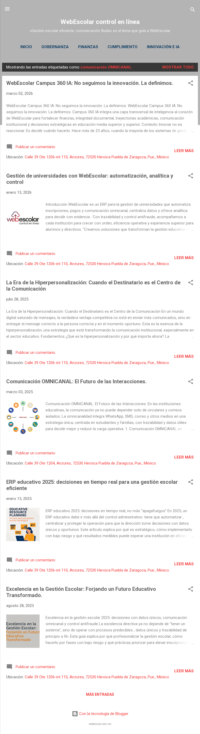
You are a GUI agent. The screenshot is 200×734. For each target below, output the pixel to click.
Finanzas (88, 47)
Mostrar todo (178, 67)
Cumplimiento (123, 47)
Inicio (26, 47)
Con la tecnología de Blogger (103, 713)
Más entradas (100, 694)
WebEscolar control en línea (100, 22)
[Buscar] (193, 10)
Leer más (184, 150)
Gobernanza (55, 47)
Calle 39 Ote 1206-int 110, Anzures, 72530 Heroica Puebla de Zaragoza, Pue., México (97, 157)
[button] (191, 84)
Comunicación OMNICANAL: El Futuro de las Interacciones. (76, 381)
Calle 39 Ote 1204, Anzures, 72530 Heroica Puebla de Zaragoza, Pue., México (90, 463)
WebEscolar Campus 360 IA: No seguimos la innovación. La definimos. (89, 83)
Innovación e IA (163, 47)
